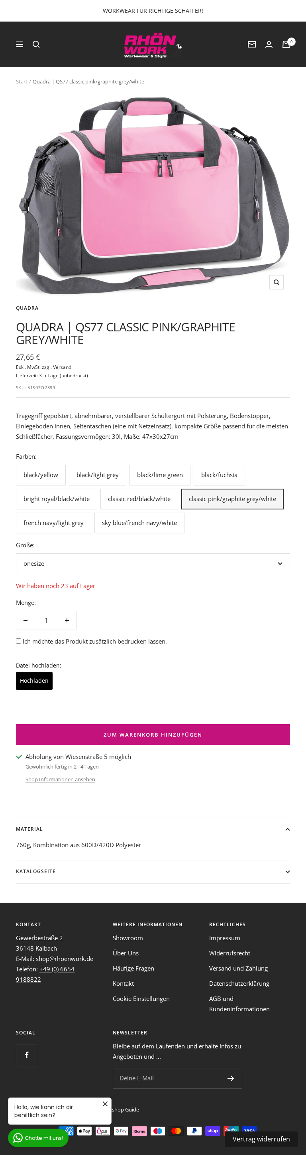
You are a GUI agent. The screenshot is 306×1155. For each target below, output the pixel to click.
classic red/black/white (139, 499)
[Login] (269, 44)
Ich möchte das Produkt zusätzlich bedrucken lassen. (95, 641)
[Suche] (36, 44)
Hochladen (34, 680)
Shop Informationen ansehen (60, 779)
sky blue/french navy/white (139, 523)
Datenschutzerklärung (239, 983)
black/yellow (41, 475)
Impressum (224, 938)
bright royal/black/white (57, 499)
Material (29, 829)
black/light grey (97, 475)
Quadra (27, 308)
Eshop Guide (124, 1109)
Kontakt (123, 983)
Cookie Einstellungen (141, 998)
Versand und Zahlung (238, 968)
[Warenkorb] (286, 44)
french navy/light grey (54, 523)
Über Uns (126, 953)
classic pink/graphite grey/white (232, 499)
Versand (62, 367)
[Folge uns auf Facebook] (27, 1055)
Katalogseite (36, 871)
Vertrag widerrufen (261, 1139)
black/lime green (160, 475)
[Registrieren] (231, 1078)
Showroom (128, 938)
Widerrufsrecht (229, 953)
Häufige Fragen (133, 968)
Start (21, 81)
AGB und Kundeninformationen (239, 1004)
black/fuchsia (219, 475)
